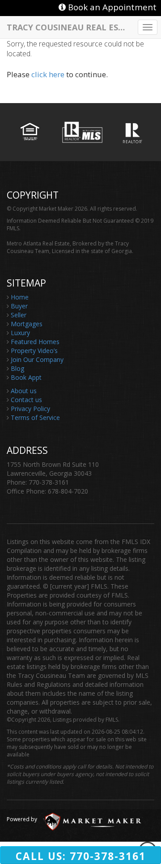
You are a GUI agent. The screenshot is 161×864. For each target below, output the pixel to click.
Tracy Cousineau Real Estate (69, 27)
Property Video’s (34, 350)
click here (47, 74)
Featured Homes (35, 341)
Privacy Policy (30, 408)
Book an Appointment (111, 6)
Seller (18, 315)
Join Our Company (37, 359)
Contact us (26, 399)
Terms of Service (35, 417)
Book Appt (26, 377)
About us (24, 390)
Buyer (19, 306)
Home (20, 297)
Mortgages (26, 324)
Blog (17, 368)
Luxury (20, 332)
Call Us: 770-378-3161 (81, 856)
